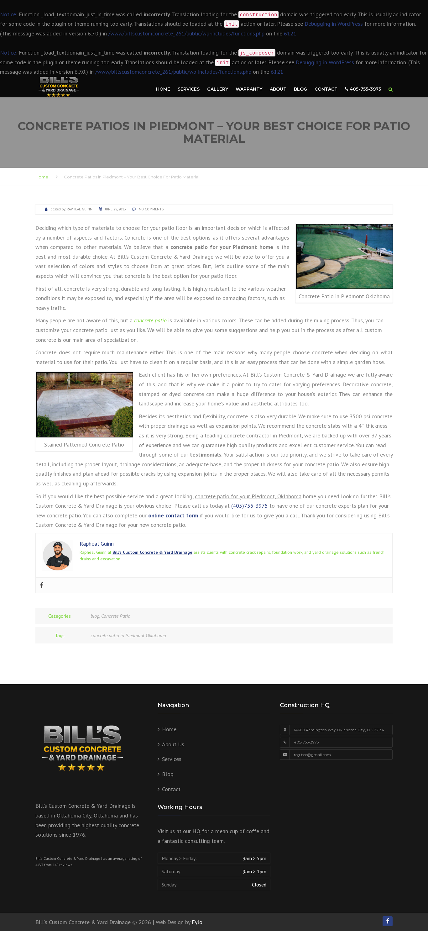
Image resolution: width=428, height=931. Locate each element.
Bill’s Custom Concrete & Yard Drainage (152, 552)
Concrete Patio (115, 616)
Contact (326, 89)
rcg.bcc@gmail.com (312, 754)
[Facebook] (41, 585)
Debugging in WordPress (334, 23)
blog (95, 616)
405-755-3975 (364, 89)
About (278, 89)
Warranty (249, 89)
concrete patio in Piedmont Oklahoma (128, 635)
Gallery (217, 89)
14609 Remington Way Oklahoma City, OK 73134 (339, 729)
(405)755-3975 (249, 505)
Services (189, 89)
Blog (300, 89)
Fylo (197, 922)
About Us (173, 744)
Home (163, 89)
